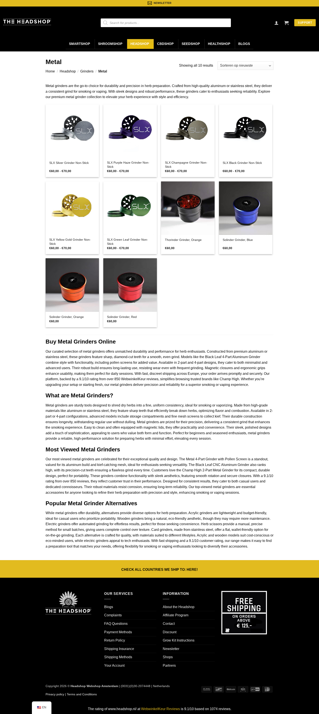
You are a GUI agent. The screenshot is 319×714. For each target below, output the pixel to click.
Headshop (139, 44)
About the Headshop (178, 607)
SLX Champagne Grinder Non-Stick (186, 164)
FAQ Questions (116, 623)
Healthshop (219, 44)
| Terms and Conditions (80, 694)
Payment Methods (118, 632)
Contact (169, 623)
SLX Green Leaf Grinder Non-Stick (127, 241)
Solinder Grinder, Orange (66, 317)
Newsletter (171, 649)
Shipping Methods (118, 657)
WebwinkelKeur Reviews (160, 709)
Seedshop (191, 44)
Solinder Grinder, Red (122, 317)
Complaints (113, 615)
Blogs (244, 44)
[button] (286, 23)
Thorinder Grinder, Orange (183, 240)
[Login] (276, 23)
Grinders (87, 71)
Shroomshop (110, 44)
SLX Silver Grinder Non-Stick (69, 163)
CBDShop (165, 44)
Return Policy (114, 640)
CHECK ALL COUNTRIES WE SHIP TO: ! (159, 569)
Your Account (114, 665)
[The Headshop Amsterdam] (27, 21)
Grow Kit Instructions (178, 640)
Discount (169, 632)
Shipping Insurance (119, 649)
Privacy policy (55, 694)
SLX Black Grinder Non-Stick (242, 163)
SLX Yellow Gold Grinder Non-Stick (70, 241)
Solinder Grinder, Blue (238, 240)
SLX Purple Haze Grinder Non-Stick (128, 164)
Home (50, 71)
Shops (168, 657)
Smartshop (79, 44)
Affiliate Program (175, 615)
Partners (169, 665)
